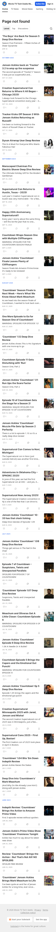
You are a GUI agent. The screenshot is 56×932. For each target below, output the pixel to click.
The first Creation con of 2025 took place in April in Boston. (21, 743)
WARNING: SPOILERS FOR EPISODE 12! (20, 323)
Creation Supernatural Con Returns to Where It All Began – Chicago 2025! (20, 91)
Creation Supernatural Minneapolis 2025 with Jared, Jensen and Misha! (19, 712)
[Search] (51, 28)
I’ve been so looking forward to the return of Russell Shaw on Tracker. (18, 125)
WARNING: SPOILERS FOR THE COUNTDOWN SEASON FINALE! (17, 243)
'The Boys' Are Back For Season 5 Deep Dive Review (21, 38)
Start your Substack (21, 919)
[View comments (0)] (15, 52)
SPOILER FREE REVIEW (12, 864)
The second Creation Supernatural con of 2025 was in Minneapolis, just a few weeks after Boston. (21, 720)
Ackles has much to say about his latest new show (20, 839)
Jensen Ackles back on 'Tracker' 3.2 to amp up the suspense (20, 67)
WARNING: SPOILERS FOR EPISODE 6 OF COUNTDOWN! (21, 624)
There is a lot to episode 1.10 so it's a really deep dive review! (19, 434)
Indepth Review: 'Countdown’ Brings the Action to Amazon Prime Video (18, 810)
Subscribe (40, 4)
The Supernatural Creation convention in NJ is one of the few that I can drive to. (21, 500)
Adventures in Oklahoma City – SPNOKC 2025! (20, 474)
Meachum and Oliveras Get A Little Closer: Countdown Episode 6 (21, 616)
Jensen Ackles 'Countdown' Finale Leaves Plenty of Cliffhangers (18, 261)
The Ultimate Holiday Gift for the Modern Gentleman (21, 174)
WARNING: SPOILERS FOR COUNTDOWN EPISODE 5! (21, 671)
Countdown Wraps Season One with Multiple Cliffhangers (20, 237)
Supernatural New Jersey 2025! (20, 495)
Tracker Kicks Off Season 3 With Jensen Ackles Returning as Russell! (20, 117)
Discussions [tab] (23, 28)
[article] (28, 44)
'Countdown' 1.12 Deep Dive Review (17, 338)
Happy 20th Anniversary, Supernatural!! (16, 214)
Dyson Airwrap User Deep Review (21, 140)
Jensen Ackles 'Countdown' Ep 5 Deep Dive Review (20, 688)
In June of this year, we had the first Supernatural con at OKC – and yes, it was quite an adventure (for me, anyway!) (19, 480)
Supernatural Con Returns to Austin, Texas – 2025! (18, 191)
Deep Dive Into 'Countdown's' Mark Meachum (18, 780)
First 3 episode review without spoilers (20, 817)
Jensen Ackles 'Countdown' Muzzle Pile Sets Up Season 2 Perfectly (19, 426)
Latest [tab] (6, 28)
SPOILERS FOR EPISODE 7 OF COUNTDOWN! (16, 575)
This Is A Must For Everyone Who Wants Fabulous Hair (21, 145)
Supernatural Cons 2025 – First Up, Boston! (20, 737)
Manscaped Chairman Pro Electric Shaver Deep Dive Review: (21, 168)
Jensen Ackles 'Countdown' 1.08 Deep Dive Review (20, 543)
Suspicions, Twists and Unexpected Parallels (18, 598)
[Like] (4, 52)
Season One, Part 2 (11, 366)
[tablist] (16, 28)
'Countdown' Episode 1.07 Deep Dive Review (20, 592)
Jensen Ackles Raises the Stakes (16, 765)
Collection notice (28, 912)
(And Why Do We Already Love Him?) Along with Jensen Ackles (19, 786)
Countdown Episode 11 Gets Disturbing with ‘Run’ (18, 361)
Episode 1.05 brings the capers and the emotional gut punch (20, 694)
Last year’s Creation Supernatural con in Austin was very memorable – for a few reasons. (20, 197)
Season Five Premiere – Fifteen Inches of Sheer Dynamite (21, 44)
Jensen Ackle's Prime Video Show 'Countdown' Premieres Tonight (21, 833)
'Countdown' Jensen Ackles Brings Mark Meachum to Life (19, 879)
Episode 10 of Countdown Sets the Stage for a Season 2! (19, 402)
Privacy (38, 910)
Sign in (50, 4)
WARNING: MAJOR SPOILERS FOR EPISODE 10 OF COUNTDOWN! (18, 408)
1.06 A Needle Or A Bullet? (14, 646)
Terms (45, 910)
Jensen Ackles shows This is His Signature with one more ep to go (21, 345)
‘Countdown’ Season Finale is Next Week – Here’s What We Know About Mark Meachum (19, 293)
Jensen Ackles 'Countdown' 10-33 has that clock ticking (20, 517)
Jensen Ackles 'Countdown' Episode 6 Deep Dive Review (18, 641)
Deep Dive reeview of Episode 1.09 (18, 521)
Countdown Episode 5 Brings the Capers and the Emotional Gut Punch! (21, 663)
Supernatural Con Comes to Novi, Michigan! (21, 451)
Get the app (41, 919)
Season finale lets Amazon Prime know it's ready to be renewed (20, 269)
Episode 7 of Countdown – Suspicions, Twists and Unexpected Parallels (17, 567)
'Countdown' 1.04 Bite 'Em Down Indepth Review (20, 760)
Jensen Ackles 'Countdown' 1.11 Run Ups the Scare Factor (20, 382)
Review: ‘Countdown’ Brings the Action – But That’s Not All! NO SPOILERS (20, 857)
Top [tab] (13, 28)
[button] (5, 9)
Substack (14, 926)
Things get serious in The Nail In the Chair (19, 549)
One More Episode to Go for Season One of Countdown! (17, 318)
